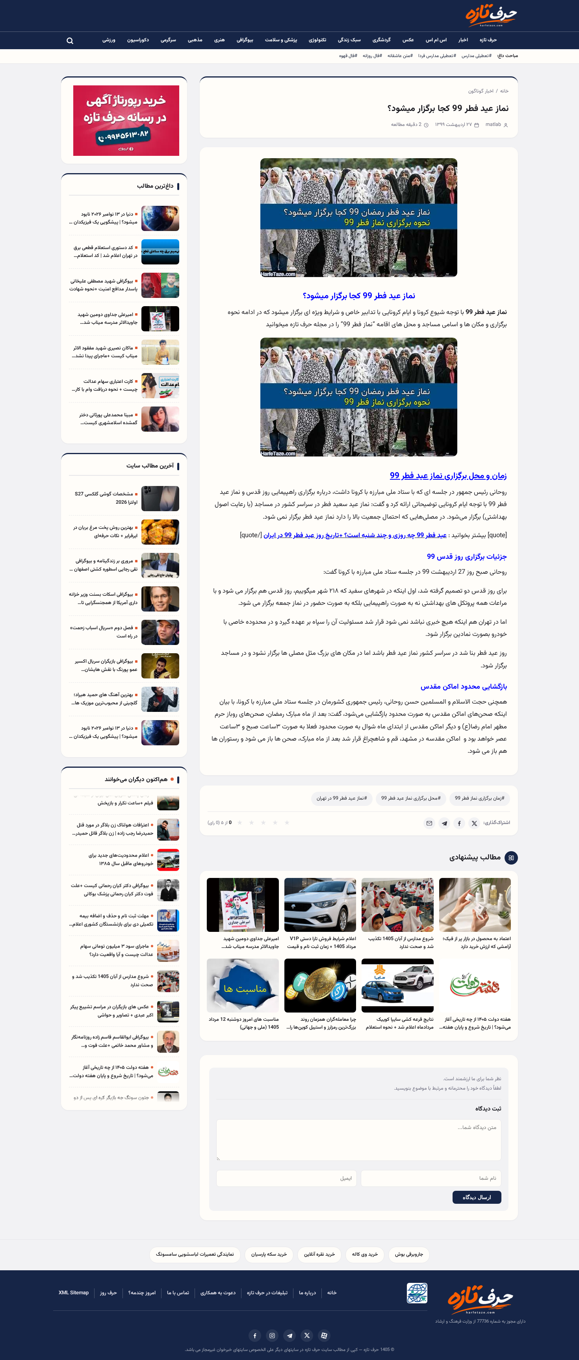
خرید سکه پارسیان (269, 1254)
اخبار (463, 40)
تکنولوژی (317, 40)
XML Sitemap (74, 1293)
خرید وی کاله (365, 1254)
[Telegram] (444, 823)
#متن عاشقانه (400, 55)
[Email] (429, 823)
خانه (504, 91)
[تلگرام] (289, 1335)
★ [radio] (240, 823)
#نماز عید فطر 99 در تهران (342, 798)
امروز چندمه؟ (142, 1293)
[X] (474, 823)
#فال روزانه (372, 55)
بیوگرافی (245, 40)
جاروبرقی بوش (409, 1254)
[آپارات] (324, 1335)
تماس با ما (178, 1293)
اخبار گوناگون (481, 91)
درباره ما (307, 1293)
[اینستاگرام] (272, 1335)
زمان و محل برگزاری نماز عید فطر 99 (448, 475)
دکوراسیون (138, 40)
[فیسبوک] (255, 1335)
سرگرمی (168, 40)
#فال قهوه (348, 55)
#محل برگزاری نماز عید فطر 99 (411, 798)
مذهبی (195, 40)
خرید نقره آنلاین (319, 1254)
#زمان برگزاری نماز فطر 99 (480, 798)
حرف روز (108, 1293)
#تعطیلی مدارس (477, 55)
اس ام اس (436, 40)
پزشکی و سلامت (281, 40)
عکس (408, 40)
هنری (219, 40)
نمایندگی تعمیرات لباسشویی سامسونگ (195, 1254)
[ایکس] (307, 1335)
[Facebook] (459, 823)
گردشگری (382, 40)
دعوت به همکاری (218, 1293)
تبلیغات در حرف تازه (267, 1293)
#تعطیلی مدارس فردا (437, 55)
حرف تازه (488, 40)
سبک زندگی (349, 40)
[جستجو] (69, 40)
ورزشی (108, 40)
